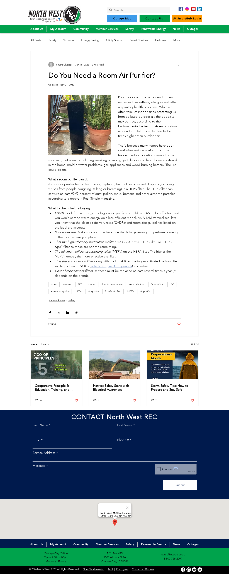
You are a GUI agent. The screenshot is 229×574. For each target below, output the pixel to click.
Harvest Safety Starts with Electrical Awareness (111, 388)
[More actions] (178, 64)
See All (195, 343)
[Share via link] (76, 312)
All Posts (35, 40)
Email (36, 440)
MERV (130, 291)
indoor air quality (60, 291)
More (176, 40)
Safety (52, 40)
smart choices (137, 284)
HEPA (78, 291)
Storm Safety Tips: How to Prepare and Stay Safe (169, 388)
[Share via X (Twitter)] (58, 312)
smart (92, 284)
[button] (37, 29)
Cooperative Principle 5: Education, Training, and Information (52, 388)
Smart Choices (139, 40)
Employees (122, 569)
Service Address (44, 452)
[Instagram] (188, 569)
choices (67, 284)
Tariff (110, 569)
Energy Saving (90, 40)
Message (39, 465)
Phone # (123, 440)
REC (80, 284)
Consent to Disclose (143, 569)
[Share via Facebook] (50, 312)
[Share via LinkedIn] (67, 312)
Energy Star (157, 284)
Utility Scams (114, 40)
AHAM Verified (113, 291)
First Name (40, 425)
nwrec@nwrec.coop (172, 554)
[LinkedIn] (199, 9)
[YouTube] (193, 9)
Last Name (124, 425)
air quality (93, 291)
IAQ (172, 284)
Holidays (160, 40)
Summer (68, 40)
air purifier (145, 291)
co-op (54, 284)
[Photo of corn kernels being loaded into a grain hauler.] (114, 364)
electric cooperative (112, 284)
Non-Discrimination (93, 569)
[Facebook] (181, 9)
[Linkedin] (200, 569)
